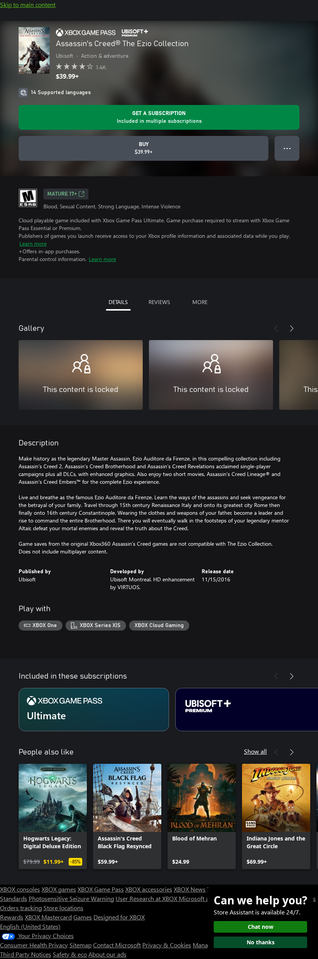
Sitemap (80, 945)
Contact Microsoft (117, 945)
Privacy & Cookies (166, 945)
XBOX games (58, 889)
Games (82, 917)
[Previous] (276, 328)
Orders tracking (21, 908)
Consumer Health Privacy (34, 945)
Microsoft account (203, 898)
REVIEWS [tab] (159, 302)
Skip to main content (27, 4)
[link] (53, 816)
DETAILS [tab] (118, 302)
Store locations (63, 908)
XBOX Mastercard (48, 917)
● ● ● (287, 148)
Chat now (260, 926)
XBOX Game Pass (101, 889)
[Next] (291, 328)
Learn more (33, 243)
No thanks (261, 942)
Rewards (11, 917)
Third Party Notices (25, 954)
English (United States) (30, 926)
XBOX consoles (20, 889)
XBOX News (190, 889)
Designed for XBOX (119, 917)
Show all (255, 751)
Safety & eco (70, 954)
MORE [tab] (199, 302)
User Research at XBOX (147, 898)
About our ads (107, 954)
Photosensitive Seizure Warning (71, 898)
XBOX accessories (148, 889)
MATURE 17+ (62, 194)
